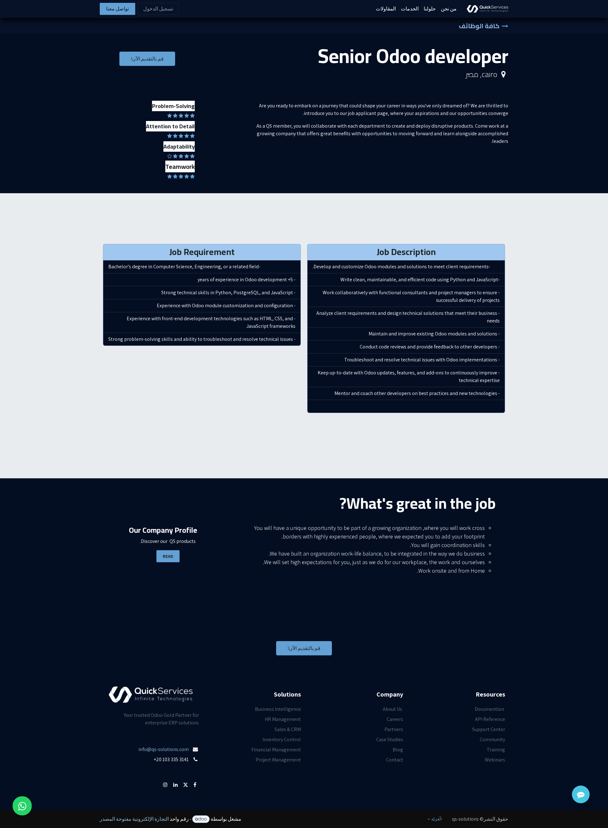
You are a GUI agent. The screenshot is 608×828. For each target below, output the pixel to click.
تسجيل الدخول (158, 8)
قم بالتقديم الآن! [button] (147, 58)
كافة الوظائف (479, 26)
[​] (198, 769)
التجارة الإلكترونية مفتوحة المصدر (134, 819)
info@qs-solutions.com (163, 749)
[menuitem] (448, 9)
